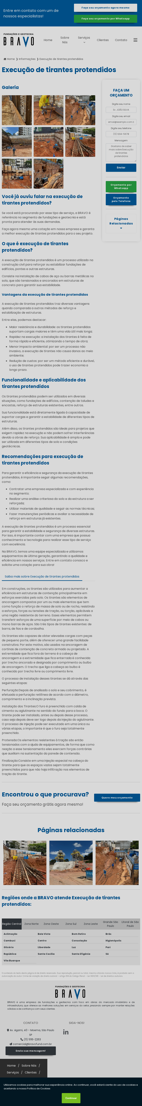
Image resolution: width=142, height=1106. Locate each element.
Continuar (71, 1098)
